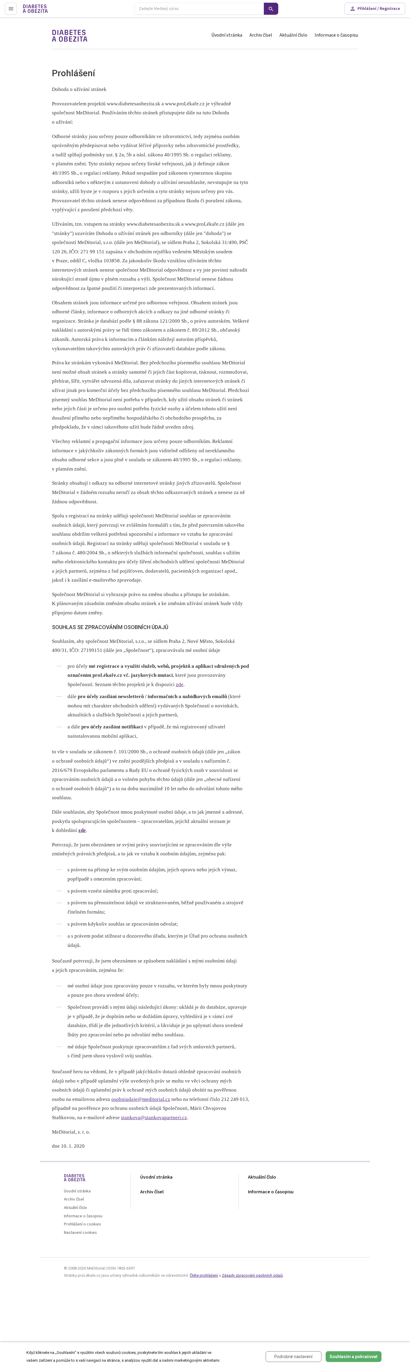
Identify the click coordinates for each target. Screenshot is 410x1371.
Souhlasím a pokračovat (354, 1356)
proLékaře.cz (35, 11)
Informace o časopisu (336, 35)
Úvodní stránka (226, 35)
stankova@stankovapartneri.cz (154, 1117)
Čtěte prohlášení (204, 1275)
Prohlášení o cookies (82, 1224)
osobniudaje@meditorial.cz (140, 1099)
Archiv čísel (260, 35)
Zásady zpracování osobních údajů (252, 1275)
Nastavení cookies (80, 1233)
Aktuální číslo (293, 35)
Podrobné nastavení (293, 1356)
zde (179, 684)
